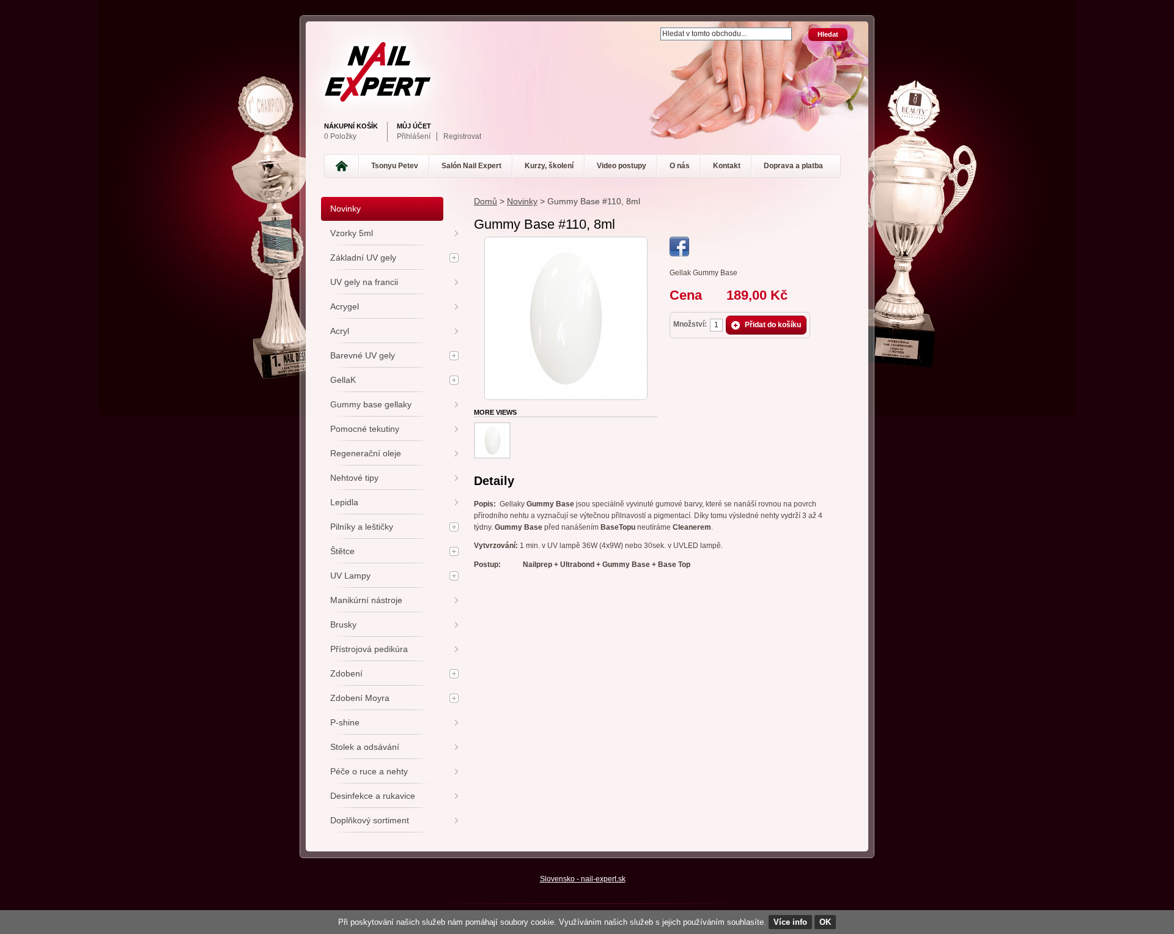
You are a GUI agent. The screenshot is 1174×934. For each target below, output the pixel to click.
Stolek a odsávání (364, 747)
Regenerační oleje (365, 453)
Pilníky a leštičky (361, 527)
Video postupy (621, 165)
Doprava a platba (793, 165)
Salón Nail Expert (471, 165)
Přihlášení (413, 136)
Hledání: (653, 28)
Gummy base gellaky (371, 404)
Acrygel (344, 306)
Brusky (343, 624)
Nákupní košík (351, 126)
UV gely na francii (364, 282)
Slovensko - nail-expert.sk (583, 879)
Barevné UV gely (362, 355)
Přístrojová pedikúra (369, 649)
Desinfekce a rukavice (372, 796)
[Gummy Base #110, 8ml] (566, 242)
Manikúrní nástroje (366, 600)
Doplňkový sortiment (369, 820)
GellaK (343, 380)
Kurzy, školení (549, 165)
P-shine (345, 722)
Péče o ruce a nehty (369, 771)
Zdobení (346, 673)
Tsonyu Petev (394, 165)
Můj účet (414, 126)
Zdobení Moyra (359, 698)
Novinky (522, 201)
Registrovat (462, 136)
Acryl (339, 331)
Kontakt (726, 165)
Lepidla (344, 502)
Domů (485, 201)
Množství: (690, 324)
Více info (790, 922)
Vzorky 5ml (351, 233)
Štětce (342, 551)
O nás (680, 165)
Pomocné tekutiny (364, 429)
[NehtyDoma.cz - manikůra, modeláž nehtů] (584, 72)
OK (825, 922)
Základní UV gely (363, 257)
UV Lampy (350, 575)
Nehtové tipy (354, 478)
